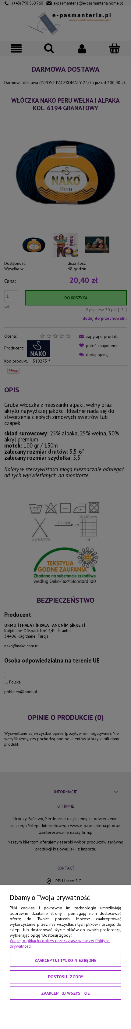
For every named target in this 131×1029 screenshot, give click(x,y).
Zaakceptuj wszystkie (65, 993)
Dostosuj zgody (65, 977)
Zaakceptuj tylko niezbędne (65, 960)
